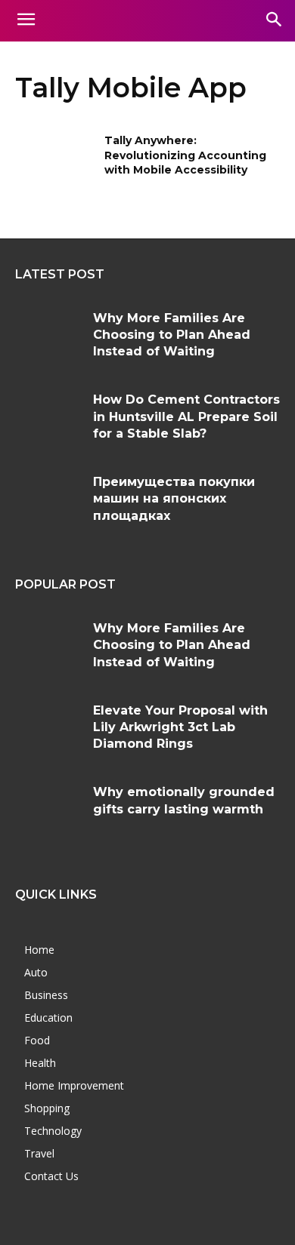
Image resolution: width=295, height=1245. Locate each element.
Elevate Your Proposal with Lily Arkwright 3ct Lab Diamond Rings (180, 727)
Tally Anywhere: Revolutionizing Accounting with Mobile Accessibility (185, 155)
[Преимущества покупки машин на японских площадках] (48, 501)
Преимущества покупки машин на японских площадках (174, 499)
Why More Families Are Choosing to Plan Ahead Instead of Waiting (171, 335)
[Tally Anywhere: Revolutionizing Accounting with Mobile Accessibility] (55, 161)
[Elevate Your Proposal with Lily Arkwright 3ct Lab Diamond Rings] (48, 730)
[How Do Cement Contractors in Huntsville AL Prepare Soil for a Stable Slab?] (48, 419)
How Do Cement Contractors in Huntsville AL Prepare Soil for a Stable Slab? (186, 416)
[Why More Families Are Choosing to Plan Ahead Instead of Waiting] (48, 337)
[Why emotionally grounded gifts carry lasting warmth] (48, 811)
